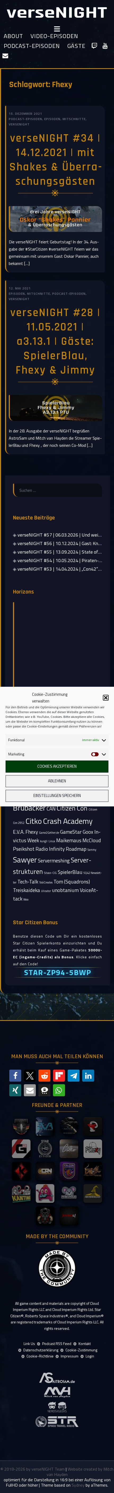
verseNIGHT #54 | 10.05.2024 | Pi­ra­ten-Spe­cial (65, 560)
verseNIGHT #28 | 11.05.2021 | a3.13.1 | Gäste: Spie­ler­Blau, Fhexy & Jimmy (55, 342)
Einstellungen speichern (57, 796)
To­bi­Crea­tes (45, 882)
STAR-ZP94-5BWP (57, 972)
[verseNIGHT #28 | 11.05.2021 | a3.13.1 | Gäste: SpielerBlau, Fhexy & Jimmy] (55, 407)
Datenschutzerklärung (40, 1350)
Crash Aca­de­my (68, 821)
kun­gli (43, 841)
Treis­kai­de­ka (26, 890)
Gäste (76, 45)
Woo (25, 899)
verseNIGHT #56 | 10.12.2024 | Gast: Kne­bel (62, 543)
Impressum (69, 1356)
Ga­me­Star (71, 832)
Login (90, 1356)
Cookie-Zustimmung (81, 1350)
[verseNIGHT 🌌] (57, 12)
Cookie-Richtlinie (40, 1356)
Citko (33, 821)
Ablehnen (57, 781)
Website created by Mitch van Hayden (80, 1472)
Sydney (78, 1485)
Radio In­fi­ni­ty (50, 849)
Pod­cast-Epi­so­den (25, 118)
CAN (51, 808)
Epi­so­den (52, 118)
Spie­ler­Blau (70, 872)
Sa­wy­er (25, 859)
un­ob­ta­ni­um (65, 890)
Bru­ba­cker (29, 807)
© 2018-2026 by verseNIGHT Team (33, 1469)
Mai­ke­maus (68, 840)
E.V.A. (18, 832)
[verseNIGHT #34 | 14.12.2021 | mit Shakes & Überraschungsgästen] (55, 218)
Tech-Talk (27, 881)
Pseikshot (23, 849)
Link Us (29, 1343)
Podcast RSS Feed (56, 1343)
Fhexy (31, 832)
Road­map (76, 849)
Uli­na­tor (46, 891)
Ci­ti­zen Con (72, 808)
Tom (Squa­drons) (72, 881)
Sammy (91, 850)
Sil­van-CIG (50, 873)
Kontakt (84, 1343)
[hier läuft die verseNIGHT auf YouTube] (105, 46)
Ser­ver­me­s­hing (54, 860)
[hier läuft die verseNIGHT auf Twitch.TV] (94, 46)
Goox (88, 832)
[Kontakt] (5, 56)
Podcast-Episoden (32, 45)
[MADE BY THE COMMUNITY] (57, 1268)
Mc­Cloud (91, 840)
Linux (52, 841)
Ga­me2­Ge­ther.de (49, 833)
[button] (105, 697)
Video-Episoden (54, 35)
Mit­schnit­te (74, 118)
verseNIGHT (19, 124)
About (13, 35)
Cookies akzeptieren (57, 766)
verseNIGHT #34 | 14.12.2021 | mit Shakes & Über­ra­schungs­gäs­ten (55, 160)
